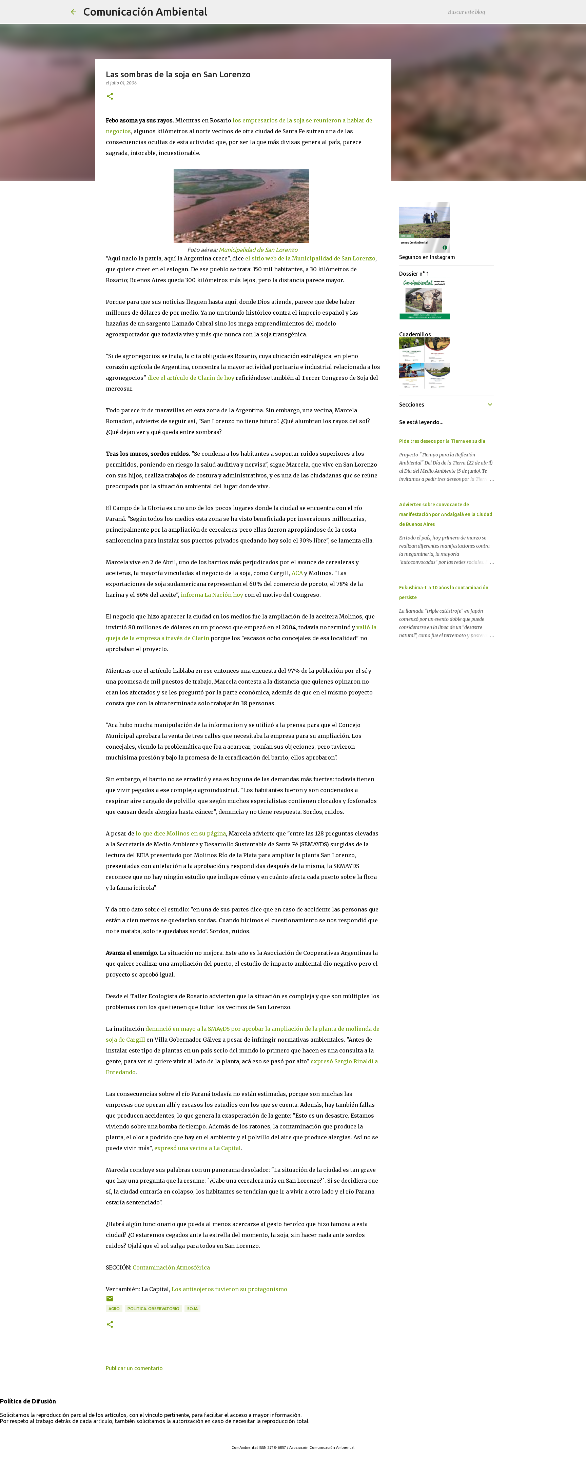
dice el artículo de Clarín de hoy (191, 377)
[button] (110, 96)
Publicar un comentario (134, 1368)
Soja (192, 1308)
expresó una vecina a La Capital (197, 1148)
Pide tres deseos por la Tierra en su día (442, 441)
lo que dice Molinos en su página (181, 833)
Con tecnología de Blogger (297, 1434)
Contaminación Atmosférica (171, 1267)
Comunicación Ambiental (145, 11)
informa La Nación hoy (212, 594)
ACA (297, 573)
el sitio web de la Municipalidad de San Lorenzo (310, 258)
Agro (114, 1308)
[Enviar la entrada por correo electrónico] (110, 1301)
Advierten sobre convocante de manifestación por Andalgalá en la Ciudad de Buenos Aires (445, 514)
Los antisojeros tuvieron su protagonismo (229, 1289)
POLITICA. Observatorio (153, 1308)
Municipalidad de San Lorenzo (258, 250)
